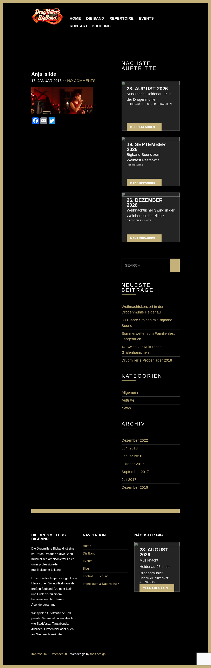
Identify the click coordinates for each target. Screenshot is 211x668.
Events (146, 18)
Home (75, 18)
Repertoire (121, 18)
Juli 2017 (129, 480)
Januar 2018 (132, 456)
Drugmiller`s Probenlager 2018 (147, 360)
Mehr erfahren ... (144, 127)
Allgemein (130, 392)
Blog (86, 568)
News (126, 408)
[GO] (175, 265)
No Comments (81, 81)
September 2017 (135, 472)
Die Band (95, 18)
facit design (98, 654)
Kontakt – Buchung (90, 26)
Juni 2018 (130, 448)
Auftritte (128, 400)
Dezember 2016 (135, 487)
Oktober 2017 (133, 464)
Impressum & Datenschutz (101, 583)
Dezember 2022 (135, 440)
